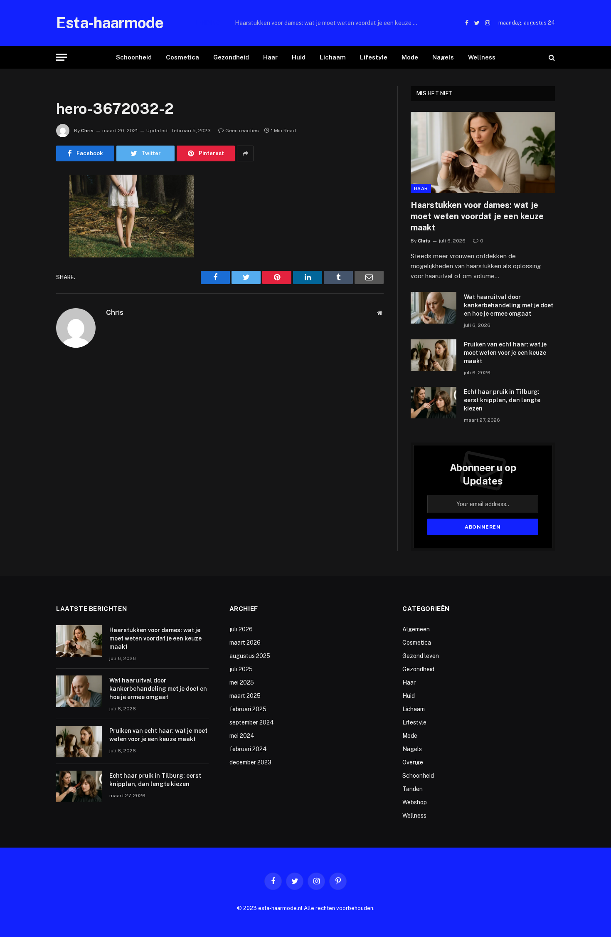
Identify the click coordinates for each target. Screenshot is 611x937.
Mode (410, 57)
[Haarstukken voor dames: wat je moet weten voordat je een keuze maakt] (483, 152)
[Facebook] (27, 202)
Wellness (481, 57)
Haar (270, 57)
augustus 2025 (249, 656)
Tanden (412, 789)
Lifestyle (373, 57)
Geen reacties (242, 131)
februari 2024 (248, 749)
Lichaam (333, 57)
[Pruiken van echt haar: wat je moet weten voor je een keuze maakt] (433, 355)
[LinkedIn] (27, 245)
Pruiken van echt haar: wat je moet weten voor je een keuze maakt (505, 352)
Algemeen (416, 629)
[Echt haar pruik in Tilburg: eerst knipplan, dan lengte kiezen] (433, 402)
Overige (412, 762)
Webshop (414, 802)
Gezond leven (420, 656)
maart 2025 (245, 695)
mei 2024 (241, 735)
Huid (299, 57)
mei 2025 (241, 682)
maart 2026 (245, 642)
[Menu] (61, 57)
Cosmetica (182, 57)
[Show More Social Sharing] (245, 153)
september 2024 (251, 722)
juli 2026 (241, 629)
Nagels (443, 57)
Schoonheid (134, 57)
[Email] (27, 287)
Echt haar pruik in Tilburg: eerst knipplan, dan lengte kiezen (502, 400)
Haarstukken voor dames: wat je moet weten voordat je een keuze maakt (477, 216)
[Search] (551, 57)
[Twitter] (27, 223)
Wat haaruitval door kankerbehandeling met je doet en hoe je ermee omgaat (328, 23)
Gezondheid (231, 57)
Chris (87, 131)
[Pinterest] (27, 266)
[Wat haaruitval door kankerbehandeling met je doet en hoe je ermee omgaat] (433, 308)
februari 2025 (247, 709)
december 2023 (250, 762)
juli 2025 (241, 669)
